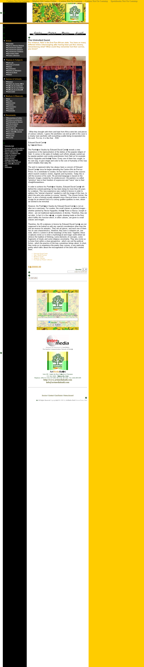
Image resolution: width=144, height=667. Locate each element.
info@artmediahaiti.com (57, 382)
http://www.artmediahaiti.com (57, 380)
